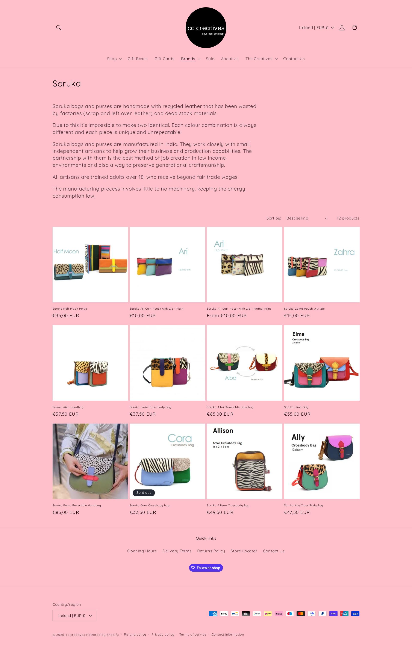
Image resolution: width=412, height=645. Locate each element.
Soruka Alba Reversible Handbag (230, 407)
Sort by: (274, 218)
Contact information (228, 634)
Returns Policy (211, 550)
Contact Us (274, 550)
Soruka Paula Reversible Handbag (77, 505)
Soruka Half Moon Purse (70, 308)
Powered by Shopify (102, 635)
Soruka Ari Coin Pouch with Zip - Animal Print (239, 308)
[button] (59, 27)
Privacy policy (162, 634)
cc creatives (75, 635)
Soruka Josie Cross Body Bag (150, 407)
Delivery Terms (177, 550)
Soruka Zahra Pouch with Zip (304, 308)
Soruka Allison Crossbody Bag (228, 505)
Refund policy (135, 634)
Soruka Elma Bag (296, 407)
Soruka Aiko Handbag (68, 407)
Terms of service (192, 634)
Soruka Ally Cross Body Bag (303, 505)
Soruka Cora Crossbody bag (150, 505)
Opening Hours (142, 550)
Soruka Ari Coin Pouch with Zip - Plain (157, 308)
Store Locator (244, 550)
